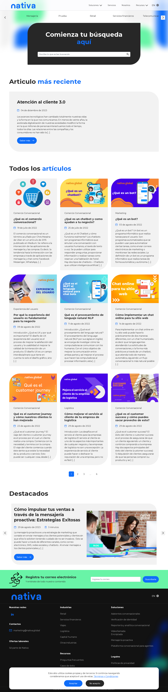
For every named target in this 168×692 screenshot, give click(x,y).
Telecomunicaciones (144, 16)
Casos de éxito (67, 666)
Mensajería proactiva (122, 640)
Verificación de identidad (124, 619)
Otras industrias (68, 642)
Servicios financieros (114, 16)
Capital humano (68, 637)
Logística (64, 631)
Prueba (54, 16)
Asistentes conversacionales (125, 614)
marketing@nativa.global (26, 630)
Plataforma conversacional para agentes (132, 646)
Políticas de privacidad (122, 663)
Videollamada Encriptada (118, 633)
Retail (84, 16)
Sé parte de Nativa (18, 648)
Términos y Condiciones (106, 676)
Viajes (63, 625)
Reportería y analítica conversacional (130, 625)
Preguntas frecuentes (72, 660)
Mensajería (23, 16)
